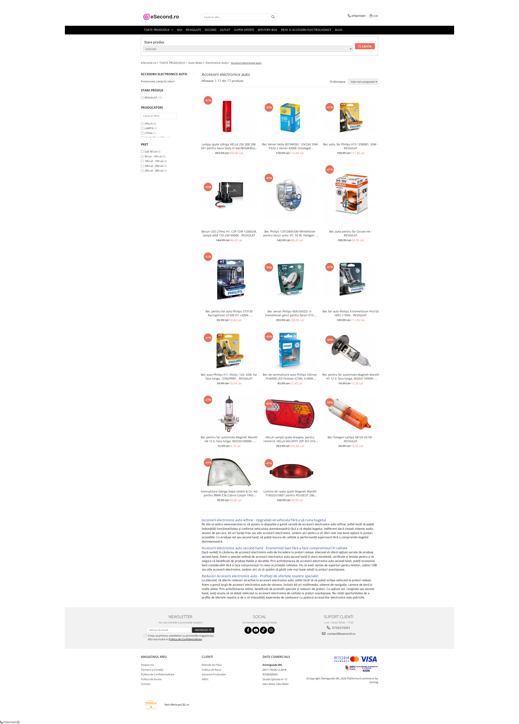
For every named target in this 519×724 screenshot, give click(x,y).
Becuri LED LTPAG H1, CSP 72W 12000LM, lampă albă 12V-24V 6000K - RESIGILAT (229, 233)
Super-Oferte (244, 30)
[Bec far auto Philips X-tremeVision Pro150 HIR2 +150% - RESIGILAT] (350, 279)
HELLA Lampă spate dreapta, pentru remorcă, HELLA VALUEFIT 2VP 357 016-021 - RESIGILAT (290, 439)
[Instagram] (271, 630)
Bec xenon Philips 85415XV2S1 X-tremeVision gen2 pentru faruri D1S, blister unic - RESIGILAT (289, 313)
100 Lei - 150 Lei (154, 161)
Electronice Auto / (218, 63)
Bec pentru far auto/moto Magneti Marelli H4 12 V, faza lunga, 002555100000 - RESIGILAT (229, 439)
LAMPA (149, 128)
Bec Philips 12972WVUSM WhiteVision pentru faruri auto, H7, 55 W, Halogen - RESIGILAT (289, 233)
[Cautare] (273, 17)
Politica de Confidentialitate (185, 639)
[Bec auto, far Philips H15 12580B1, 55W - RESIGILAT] (350, 117)
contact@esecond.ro (340, 634)
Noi (179, 30)
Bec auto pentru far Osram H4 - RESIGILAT (350, 233)
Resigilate (193, 30)
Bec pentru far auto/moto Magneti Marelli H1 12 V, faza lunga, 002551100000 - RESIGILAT (350, 376)
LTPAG (148, 133)
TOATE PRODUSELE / (173, 63)
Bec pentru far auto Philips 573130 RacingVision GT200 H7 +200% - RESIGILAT (229, 313)
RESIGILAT (151, 97)
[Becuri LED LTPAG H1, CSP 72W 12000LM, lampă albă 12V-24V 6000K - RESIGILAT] (229, 196)
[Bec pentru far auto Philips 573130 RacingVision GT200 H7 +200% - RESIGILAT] (229, 279)
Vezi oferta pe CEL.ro (176, 704)
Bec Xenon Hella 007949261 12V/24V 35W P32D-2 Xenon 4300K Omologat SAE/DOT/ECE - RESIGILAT (290, 146)
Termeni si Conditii (152, 669)
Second (210, 30)
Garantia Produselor (214, 674)
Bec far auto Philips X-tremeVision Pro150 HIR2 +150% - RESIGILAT (351, 313)
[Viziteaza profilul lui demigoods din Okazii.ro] (151, 704)
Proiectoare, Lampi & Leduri (157, 81)
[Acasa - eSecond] (161, 17)
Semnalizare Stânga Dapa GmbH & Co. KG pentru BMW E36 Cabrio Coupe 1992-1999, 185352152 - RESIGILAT (229, 493)
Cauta (366, 46)
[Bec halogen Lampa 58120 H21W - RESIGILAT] (350, 414)
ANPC (205, 679)
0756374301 (340, 628)
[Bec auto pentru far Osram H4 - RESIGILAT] (350, 195)
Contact (145, 684)
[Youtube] (255, 630)
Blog (338, 30)
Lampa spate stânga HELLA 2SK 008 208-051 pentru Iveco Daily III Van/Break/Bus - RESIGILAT (229, 146)
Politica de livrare (151, 679)
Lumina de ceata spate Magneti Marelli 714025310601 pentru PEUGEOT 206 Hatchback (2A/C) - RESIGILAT (289, 493)
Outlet (225, 30)
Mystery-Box (267, 30)
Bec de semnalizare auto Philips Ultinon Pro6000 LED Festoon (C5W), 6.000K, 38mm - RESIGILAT (290, 376)
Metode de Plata (212, 665)
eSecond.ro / (150, 63)
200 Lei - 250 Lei (154, 166)
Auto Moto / (196, 63)
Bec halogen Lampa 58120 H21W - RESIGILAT (351, 439)
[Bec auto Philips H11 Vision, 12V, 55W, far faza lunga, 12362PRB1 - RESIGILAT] (229, 351)
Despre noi (147, 665)
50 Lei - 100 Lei (153, 156)
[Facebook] (248, 630)
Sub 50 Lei (151, 151)
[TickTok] (263, 630)
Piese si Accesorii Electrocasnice (306, 30)
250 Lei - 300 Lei (154, 170)
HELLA (148, 123)
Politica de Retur (211, 669)
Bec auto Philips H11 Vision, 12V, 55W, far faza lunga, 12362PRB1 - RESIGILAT (229, 376)
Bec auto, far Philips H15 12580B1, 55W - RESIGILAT (350, 146)
